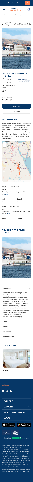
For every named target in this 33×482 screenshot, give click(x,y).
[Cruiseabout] (16, 11)
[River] (16, 257)
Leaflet (12, 181)
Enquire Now (16, 106)
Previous (4, 48)
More (5, 194)
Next (28, 48)
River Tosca (9, 91)
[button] (19, 164)
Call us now (16, 111)
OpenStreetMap (20, 181)
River (16, 257)
